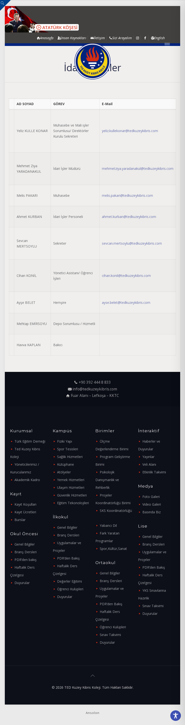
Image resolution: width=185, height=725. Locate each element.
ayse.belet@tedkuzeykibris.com (126, 302)
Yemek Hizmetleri (70, 479)
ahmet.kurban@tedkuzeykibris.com (129, 216)
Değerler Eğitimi (69, 581)
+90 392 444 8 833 (95, 382)
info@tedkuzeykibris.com (95, 389)
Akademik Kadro (27, 479)
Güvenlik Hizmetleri (72, 495)
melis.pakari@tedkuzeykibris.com (127, 195)
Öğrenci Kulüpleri (70, 589)
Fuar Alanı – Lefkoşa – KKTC (95, 395)
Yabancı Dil (108, 525)
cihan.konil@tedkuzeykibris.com (126, 275)
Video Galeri (151, 504)
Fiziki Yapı (64, 441)
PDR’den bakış (25, 559)
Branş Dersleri (25, 552)
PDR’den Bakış (68, 558)
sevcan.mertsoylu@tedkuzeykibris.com (132, 243)
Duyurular (22, 582)
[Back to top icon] (92, 676)
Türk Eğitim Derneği (29, 441)
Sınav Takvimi (110, 634)
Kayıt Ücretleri (25, 512)
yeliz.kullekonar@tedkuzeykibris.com (130, 130)
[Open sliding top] (5, 5)
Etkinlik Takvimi (154, 472)
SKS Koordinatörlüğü (116, 510)
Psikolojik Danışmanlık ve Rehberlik (107, 480)
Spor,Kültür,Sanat (113, 548)
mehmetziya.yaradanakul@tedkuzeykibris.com (137, 168)
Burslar (20, 519)
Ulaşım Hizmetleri (70, 487)
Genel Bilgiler (24, 544)
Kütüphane (65, 464)
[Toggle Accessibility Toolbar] (175, 715)
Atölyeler (64, 472)
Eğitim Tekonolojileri (73, 503)
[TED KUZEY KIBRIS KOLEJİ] (92, 61)
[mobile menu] (167, 44)
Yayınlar (148, 456)
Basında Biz (151, 512)
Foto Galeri (151, 496)
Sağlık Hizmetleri (70, 456)
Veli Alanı (149, 464)
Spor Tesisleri (67, 449)
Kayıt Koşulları (25, 504)
